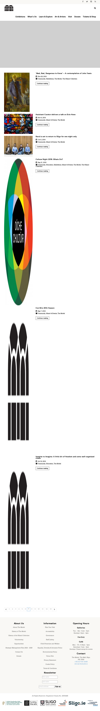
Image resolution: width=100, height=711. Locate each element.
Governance (50, 636)
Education (49, 165)
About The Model (19, 627)
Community (41, 79)
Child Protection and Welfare (50, 644)
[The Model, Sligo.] (9, 8)
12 (46, 609)
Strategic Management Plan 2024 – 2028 (19, 648)
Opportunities (19, 644)
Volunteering (19, 640)
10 (38, 609)
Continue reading (42, 83)
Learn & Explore (45, 17)
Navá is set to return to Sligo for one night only (56, 137)
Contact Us (19, 652)
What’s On (32, 17)
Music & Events (51, 120)
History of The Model (19, 631)
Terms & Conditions (50, 668)
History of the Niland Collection (18, 636)
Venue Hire (50, 656)
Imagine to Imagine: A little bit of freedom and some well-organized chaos (65, 457)
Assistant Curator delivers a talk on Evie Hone (55, 115)
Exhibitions (20, 17)
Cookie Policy (50, 664)
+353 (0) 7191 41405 (81, 662)
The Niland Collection (69, 79)
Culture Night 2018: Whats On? (49, 159)
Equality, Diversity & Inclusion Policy (50, 648)
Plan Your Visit (50, 627)
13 (50, 609)
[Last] (54, 610)
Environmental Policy (50, 652)
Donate (77, 17)
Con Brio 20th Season (45, 308)
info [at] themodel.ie (81, 664)
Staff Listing (50, 640)
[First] (6, 610)
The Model (58, 79)
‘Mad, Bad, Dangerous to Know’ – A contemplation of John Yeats (64, 73)
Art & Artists (60, 17)
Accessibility (50, 631)
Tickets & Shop (89, 17)
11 (42, 609)
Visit (70, 17)
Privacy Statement (50, 660)
